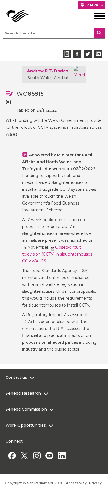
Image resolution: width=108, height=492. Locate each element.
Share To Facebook (77, 54)
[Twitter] (24, 455)
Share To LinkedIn (98, 54)
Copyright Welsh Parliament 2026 (34, 483)
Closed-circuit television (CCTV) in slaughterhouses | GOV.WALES (58, 254)
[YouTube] (49, 455)
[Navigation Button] (95, 16)
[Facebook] (12, 455)
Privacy (95, 483)
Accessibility (76, 483)
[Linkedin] (61, 455)
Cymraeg (91, 5)
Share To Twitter (88, 54)
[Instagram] (36, 455)
